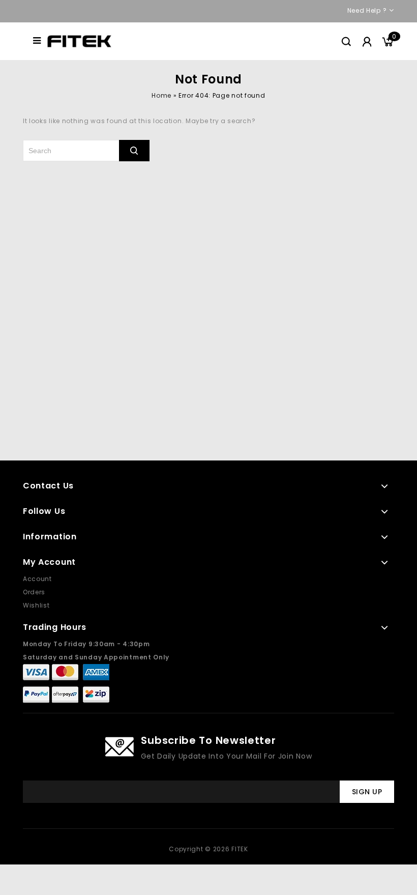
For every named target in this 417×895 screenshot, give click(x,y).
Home (161, 95)
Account (37, 578)
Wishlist (36, 605)
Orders (34, 592)
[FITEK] (79, 40)
